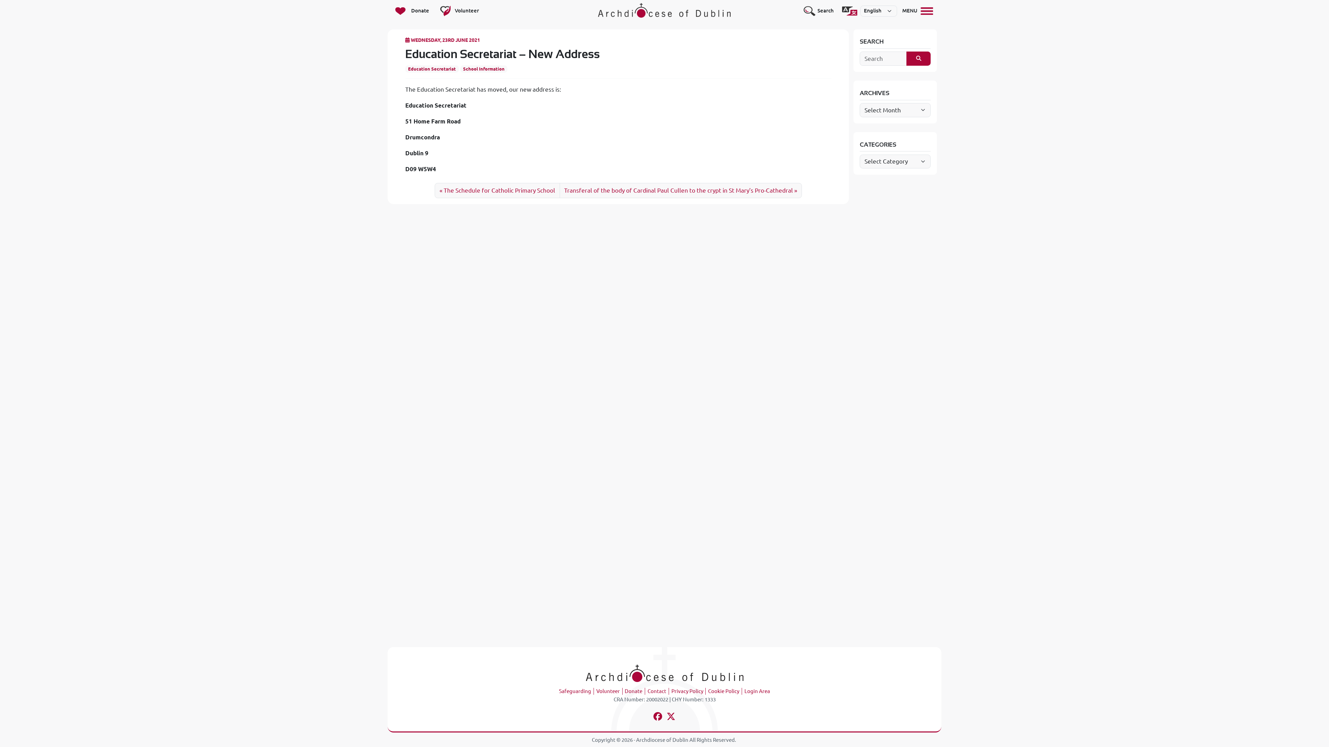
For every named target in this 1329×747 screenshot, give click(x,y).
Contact (657, 691)
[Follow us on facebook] (658, 717)
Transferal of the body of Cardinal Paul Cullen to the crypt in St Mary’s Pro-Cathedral (678, 190)
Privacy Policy (687, 691)
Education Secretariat (432, 68)
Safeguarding (575, 691)
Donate (633, 691)
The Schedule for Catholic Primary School (499, 190)
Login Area (757, 691)
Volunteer (608, 691)
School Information (484, 68)
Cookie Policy (723, 691)
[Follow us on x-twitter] (671, 717)
